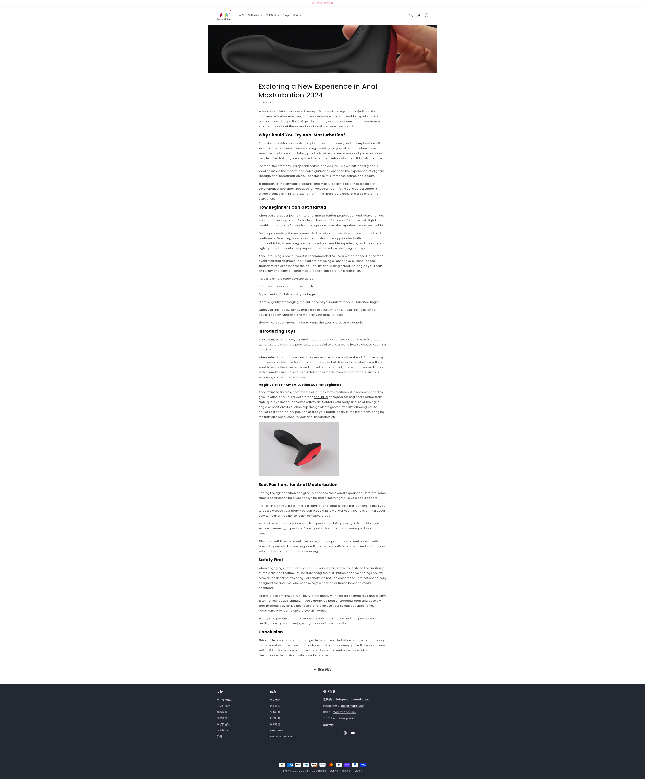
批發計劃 (275, 718)
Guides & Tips (226, 730)
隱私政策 (346, 771)
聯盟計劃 (275, 712)
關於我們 (275, 700)
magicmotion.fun (352, 706)
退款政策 (334, 771)
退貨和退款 (223, 706)
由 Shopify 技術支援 (317, 771)
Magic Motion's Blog (283, 736)
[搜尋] (411, 15)
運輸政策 (222, 718)
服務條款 (222, 712)
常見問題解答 (224, 700)
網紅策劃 (275, 724)
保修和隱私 (223, 724)
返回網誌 (324, 669)
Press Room (277, 730)
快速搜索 (275, 706)
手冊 (219, 736)
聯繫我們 (328, 725)
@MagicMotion (348, 718)
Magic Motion (298, 771)
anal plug (321, 397)
